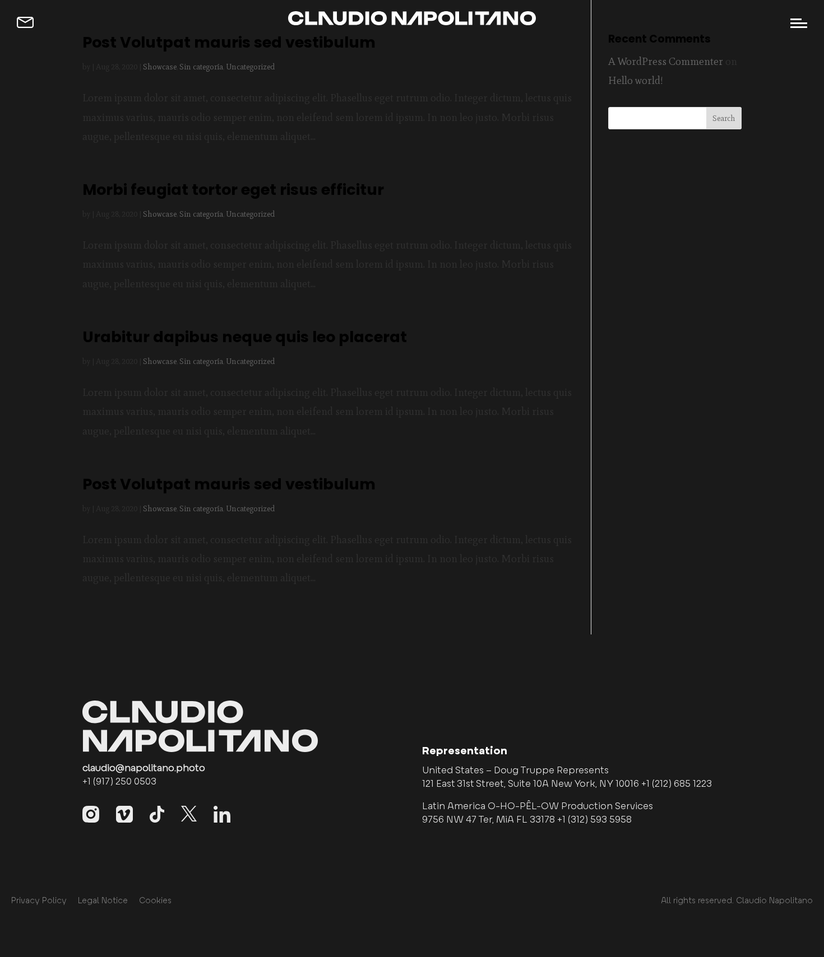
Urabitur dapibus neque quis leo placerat (244, 336)
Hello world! (635, 80)
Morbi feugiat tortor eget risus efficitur (233, 189)
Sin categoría (201, 67)
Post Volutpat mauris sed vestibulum (229, 42)
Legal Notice (103, 901)
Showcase (160, 67)
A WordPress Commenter (665, 61)
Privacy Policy (39, 901)
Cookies (155, 901)
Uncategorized (250, 67)
